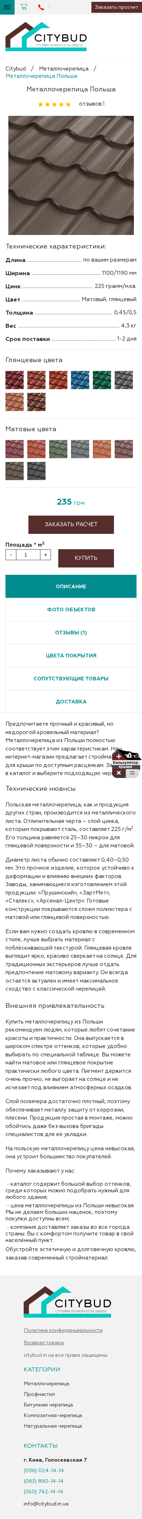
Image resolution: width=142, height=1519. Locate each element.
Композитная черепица (53, 1415)
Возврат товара (44, 1342)
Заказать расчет (71, 524)
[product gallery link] (71, 176)
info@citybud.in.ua (46, 1504)
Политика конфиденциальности (63, 1330)
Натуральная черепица (53, 1426)
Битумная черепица (48, 1405)
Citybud (15, 69)
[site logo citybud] (46, 36)
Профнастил (39, 1394)
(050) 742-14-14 (43, 1492)
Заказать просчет (116, 7)
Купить (86, 558)
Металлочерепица (63, 69)
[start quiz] (126, 765)
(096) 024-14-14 (44, 1470)
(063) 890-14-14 (44, 1481)
